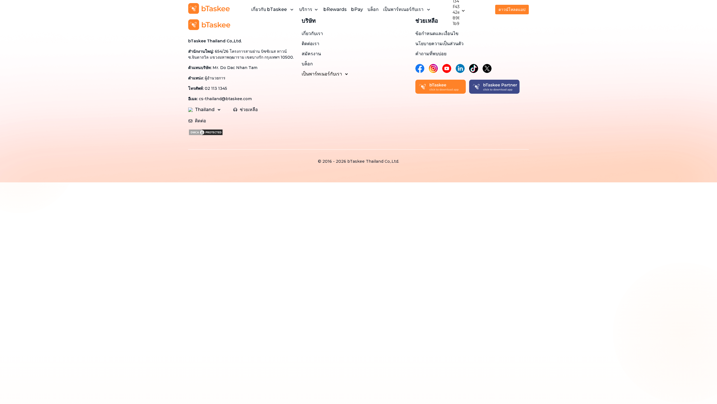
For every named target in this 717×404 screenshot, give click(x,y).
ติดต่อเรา (310, 43)
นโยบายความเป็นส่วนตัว (439, 43)
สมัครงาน (311, 53)
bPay (357, 9)
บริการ (305, 9)
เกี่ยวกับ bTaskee (269, 9)
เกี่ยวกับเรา (312, 33)
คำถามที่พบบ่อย (430, 53)
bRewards (335, 9)
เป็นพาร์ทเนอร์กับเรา (403, 9)
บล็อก (373, 9)
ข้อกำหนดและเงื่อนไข (436, 33)
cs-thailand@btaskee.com (225, 98)
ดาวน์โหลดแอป (512, 9)
